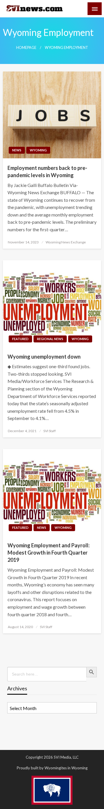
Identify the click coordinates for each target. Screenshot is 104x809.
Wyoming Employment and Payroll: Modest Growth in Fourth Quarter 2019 (49, 552)
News (16, 150)
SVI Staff (49, 431)
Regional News (50, 339)
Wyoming (38, 150)
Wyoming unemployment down (44, 356)
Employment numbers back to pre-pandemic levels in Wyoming (47, 171)
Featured (20, 339)
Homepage (26, 47)
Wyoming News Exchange (66, 242)
